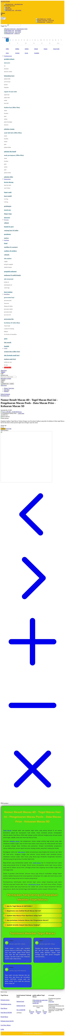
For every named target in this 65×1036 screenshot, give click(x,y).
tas (4, 66)
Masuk (3, 372)
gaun (5, 116)
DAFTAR (51, 20)
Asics (7, 53)
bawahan (6, 113)
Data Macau (4, 1008)
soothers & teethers (10, 251)
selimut (6, 223)
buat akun (6, 390)
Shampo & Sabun (8, 306)
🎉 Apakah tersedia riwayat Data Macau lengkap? (22, 925)
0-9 (58, 43)
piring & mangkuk (8, 264)
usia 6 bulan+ (7, 188)
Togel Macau (7, 830)
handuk (6, 346)
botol (5, 243)
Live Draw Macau (5, 1025)
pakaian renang (9, 129)
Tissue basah (7, 325)
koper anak (8, 192)
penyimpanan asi (8, 285)
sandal (5, 100)
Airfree (27, 49)
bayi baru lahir (7, 185)
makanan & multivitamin (12, 275)
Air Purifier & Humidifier (10, 334)
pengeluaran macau (34, 884)
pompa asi (6, 282)
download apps (18, 4)
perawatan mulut (8, 312)
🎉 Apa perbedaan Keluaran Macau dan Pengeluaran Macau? (26, 920)
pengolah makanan (10, 271)
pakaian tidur (7, 78)
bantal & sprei (9, 226)
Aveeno (17, 53)
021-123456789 (21, 1010)
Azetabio (36, 53)
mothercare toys (8, 362)
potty (5, 338)
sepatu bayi (6, 94)
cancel (3, 380)
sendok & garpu (8, 267)
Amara (45, 49)
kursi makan (8, 292)
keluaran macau (14, 841)
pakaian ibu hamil (10, 151)
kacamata (6, 68)
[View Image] (1, 801)
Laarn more (21, 413)
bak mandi (7, 342)
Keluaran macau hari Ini (7, 1021)
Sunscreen (6, 303)
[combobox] (8, 377)
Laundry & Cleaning (9, 328)
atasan (5, 110)
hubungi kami (20, 1001)
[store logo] (13, 26)
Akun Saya (4, 370)
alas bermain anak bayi (11, 355)
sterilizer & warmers (11, 247)
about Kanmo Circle (22, 29)
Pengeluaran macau (6, 1004)
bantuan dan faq (21, 1005)
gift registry (18, 10)
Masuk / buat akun (9, 388)
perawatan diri (7, 314)
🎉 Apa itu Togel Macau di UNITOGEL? (18, 906)
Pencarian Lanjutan (6, 378)
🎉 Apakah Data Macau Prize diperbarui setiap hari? (23, 915)
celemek (6, 255)
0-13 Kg (6, 199)
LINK (2, 1029)
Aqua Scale (56, 49)
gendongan (7, 206)
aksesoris (6, 124)
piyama (6, 84)
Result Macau (4, 1016)
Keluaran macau (5, 1000)
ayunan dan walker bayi (12, 351)
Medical (6, 331)
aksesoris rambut (8, 71)
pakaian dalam (7, 147)
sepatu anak (7, 97)
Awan (26, 53)
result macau (37, 863)
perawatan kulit (7, 300)
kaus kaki (6, 103)
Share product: (4, 430)
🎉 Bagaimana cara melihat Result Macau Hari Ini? (22, 911)
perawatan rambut (8, 309)
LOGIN (49, 19)
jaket (5, 144)
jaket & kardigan (8, 122)
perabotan (7, 234)
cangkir (6, 261)
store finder (18, 32)
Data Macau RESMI (6, 1012)
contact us (17, 33)
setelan (5, 119)
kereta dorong (8, 182)
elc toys (6, 365)
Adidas (17, 49)
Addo (7, 49)
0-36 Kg (6, 202)
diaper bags (8, 214)
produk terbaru (9, 59)
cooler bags (6, 287)
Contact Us (49, 22)
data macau (21, 852)
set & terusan (7, 81)
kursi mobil (8, 196)
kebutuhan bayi (9, 76)
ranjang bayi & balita (11, 230)
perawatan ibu (9, 319)
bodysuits (6, 87)
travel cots (7, 210)
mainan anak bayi (10, 359)
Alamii (36, 49)
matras (6, 238)
